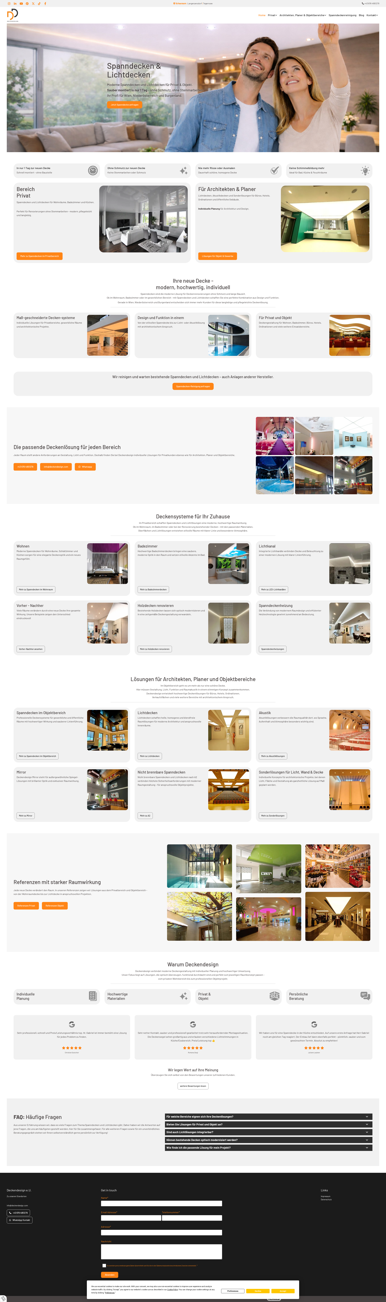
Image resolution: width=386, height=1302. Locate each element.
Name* (104, 1197)
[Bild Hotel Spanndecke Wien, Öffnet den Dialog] (268, 919)
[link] (272, 15)
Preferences (232, 1291)
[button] (124, 104)
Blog (361, 15)
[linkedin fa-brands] (15, 3)
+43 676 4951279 (370, 3)
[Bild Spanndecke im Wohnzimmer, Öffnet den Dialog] (268, 868)
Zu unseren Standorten (17, 1196)
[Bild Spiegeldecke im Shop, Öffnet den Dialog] (337, 866)
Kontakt (371, 15)
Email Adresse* (109, 1212)
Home (262, 15)
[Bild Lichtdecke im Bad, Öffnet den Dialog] (199, 916)
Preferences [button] (110, 1293)
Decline (258, 1291)
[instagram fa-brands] (9, 3)
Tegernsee (207, 3)
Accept (283, 1291)
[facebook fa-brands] (45, 3)
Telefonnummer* (171, 1212)
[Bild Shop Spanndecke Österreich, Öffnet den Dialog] (337, 916)
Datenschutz (326, 1199)
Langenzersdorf (194, 3)
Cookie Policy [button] (172, 1290)
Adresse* (106, 1226)
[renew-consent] (3, 1298)
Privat (271, 15)
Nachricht (106, 1241)
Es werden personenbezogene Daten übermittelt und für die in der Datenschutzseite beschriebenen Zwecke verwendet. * (152, 1265)
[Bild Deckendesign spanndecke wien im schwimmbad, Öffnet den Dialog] (199, 866)
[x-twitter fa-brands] (33, 3)
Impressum (325, 1196)
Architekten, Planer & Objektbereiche (302, 15)
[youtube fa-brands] (21, 3)
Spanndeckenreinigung (342, 15)
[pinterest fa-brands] (27, 3)
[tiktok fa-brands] (39, 3)
